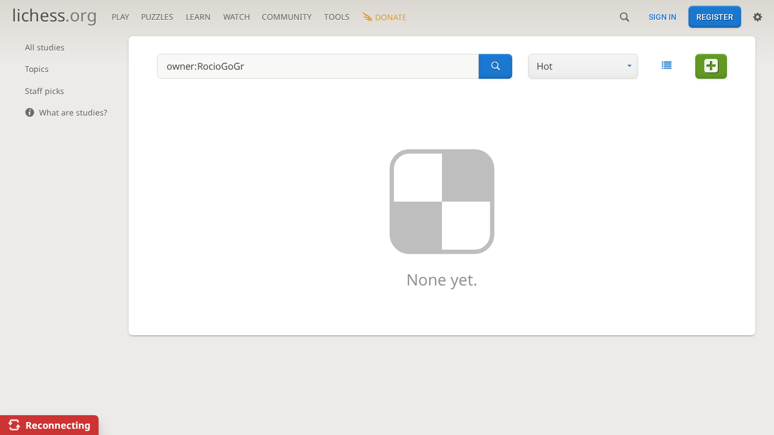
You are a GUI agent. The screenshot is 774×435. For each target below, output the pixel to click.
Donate (391, 17)
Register (714, 17)
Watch (236, 16)
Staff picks (44, 91)
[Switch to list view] (666, 65)
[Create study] (711, 66)
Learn (198, 16)
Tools (337, 16)
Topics (37, 68)
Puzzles (157, 16)
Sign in (663, 17)
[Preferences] (757, 17)
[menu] (583, 66)
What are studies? (73, 112)
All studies (45, 47)
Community (287, 16)
